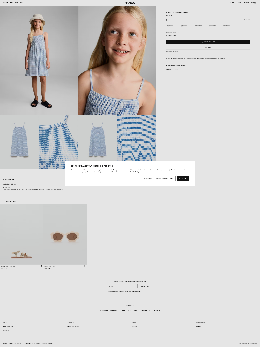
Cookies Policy (134, 172)
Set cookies (148, 178)
